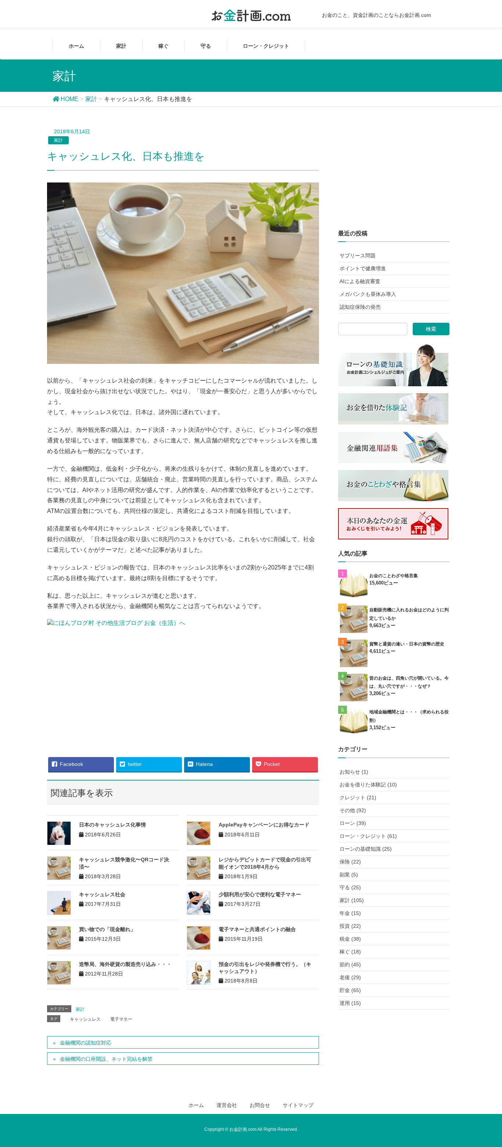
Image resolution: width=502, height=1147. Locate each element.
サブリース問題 (358, 255)
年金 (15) (350, 913)
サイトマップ (298, 1105)
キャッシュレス (85, 1019)
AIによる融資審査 (360, 281)
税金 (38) (350, 939)
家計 (58, 140)
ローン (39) (353, 823)
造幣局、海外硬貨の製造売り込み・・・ (125, 964)
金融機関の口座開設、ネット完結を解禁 (106, 1059)
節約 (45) (350, 964)
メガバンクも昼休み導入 (368, 294)
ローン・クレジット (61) (368, 836)
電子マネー (121, 1019)
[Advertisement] (183, 687)
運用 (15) (350, 1003)
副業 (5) (349, 875)
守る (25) (350, 887)
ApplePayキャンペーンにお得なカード (264, 825)
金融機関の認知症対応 (85, 1043)
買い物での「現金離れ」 (107, 929)
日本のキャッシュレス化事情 (112, 825)
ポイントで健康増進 (363, 268)
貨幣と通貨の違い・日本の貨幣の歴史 (406, 644)
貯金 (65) (350, 990)
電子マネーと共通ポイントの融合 (257, 929)
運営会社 (226, 1105)
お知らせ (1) (354, 772)
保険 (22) (350, 862)
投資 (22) (350, 926)
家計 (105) (352, 900)
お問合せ (260, 1105)
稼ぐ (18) (350, 952)
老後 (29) (350, 977)
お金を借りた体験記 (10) (368, 785)
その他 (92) (353, 810)
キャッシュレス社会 (102, 894)
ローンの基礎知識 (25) (366, 849)
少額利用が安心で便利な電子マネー (260, 894)
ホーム (196, 1105)
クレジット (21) (358, 797)
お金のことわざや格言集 (393, 575)
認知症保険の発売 (360, 307)
